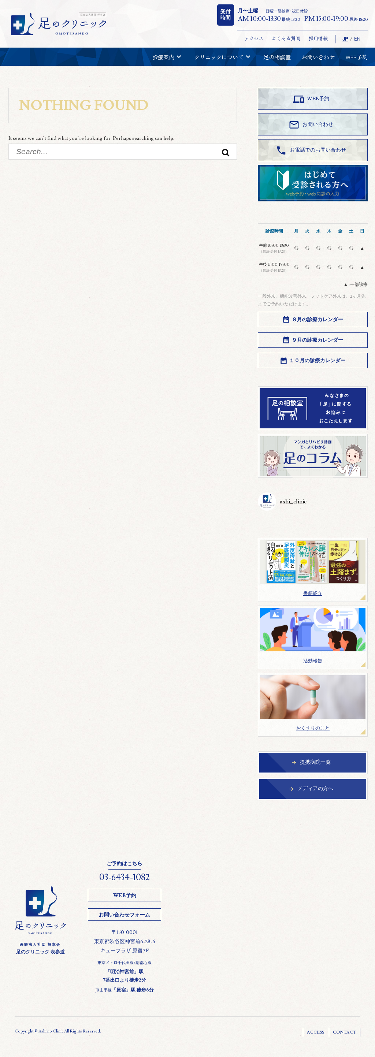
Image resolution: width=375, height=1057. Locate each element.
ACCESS (315, 1032)
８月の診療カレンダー (317, 319)
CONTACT (344, 1032)
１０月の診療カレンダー (317, 360)
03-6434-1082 (124, 877)
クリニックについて (223, 56)
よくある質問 (286, 38)
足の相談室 (277, 57)
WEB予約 (357, 57)
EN (357, 38)
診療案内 (167, 56)
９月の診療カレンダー (317, 340)
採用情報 (318, 38)
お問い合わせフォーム (124, 915)
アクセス (253, 38)
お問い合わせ (318, 57)
